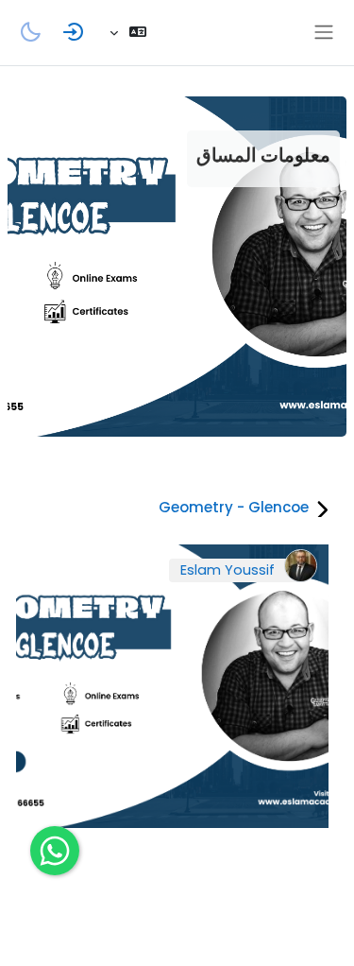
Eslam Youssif (227, 570)
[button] (128, 32)
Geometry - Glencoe (234, 507)
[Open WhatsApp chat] (54, 850)
